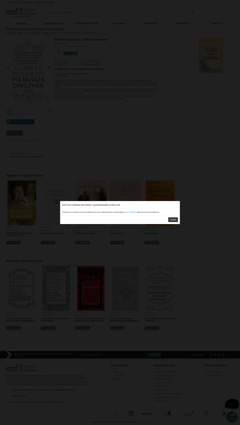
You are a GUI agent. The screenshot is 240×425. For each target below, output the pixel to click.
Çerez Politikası (130, 212)
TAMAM (173, 219)
